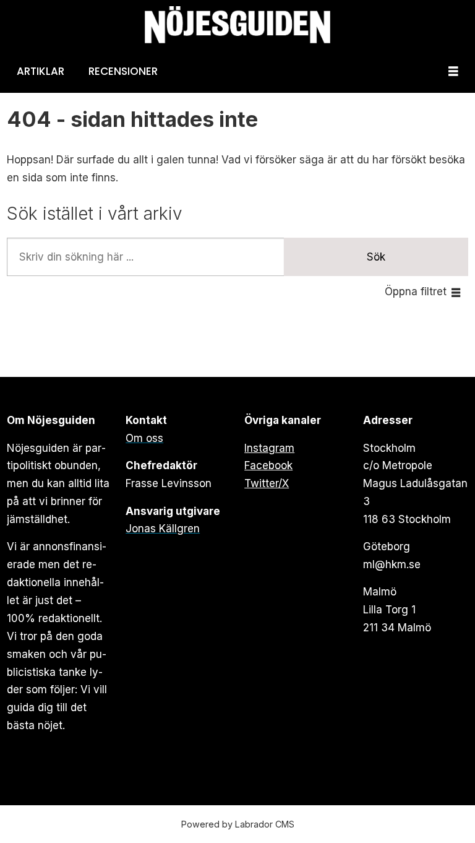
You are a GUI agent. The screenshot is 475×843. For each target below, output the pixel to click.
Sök (376, 257)
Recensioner (123, 71)
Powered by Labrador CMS (237, 824)
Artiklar (40, 71)
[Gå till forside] (237, 25)
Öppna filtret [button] (416, 291)
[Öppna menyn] (453, 71)
